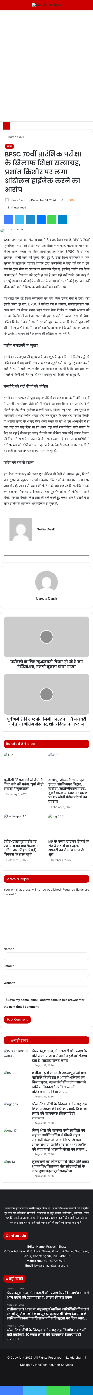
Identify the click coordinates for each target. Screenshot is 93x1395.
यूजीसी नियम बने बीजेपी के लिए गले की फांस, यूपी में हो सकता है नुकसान (24, 784)
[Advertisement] (46, 72)
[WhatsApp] (51, 219)
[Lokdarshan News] (46, 5)
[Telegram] (62, 219)
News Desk (18, 200)
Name (9, 949)
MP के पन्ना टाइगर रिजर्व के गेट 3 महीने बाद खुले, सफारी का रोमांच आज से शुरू (68, 848)
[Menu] (5, 7)
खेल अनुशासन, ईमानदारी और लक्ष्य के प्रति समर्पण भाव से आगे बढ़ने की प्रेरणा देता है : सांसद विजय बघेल (59, 1056)
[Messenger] (41, 219)
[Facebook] (8, 219)
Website (9, 983)
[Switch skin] (79, 7)
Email (9, 966)
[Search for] (87, 7)
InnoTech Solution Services (54, 1365)
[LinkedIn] (30, 219)
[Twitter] (19, 219)
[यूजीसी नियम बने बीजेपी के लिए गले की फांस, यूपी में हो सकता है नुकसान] (24, 764)
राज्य (21, 137)
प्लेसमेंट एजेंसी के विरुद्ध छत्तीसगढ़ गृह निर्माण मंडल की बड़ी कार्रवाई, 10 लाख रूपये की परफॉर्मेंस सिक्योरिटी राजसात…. (59, 1111)
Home (11, 137)
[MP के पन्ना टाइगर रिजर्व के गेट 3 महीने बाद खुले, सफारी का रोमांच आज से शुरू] (68, 825)
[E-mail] (11, 552)
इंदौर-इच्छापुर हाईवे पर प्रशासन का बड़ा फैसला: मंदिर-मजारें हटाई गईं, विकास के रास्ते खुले (21, 848)
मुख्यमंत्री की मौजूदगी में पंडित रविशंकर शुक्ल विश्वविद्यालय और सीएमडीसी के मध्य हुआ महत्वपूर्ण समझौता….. (60, 1166)
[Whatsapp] (68, 1376)
